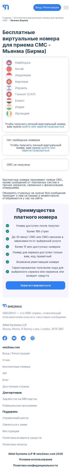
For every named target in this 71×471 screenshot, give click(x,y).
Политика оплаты (14, 444)
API (4, 373)
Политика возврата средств (22, 437)
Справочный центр (15, 418)
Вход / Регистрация (47, 7)
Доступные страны (15, 386)
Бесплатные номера (16, 366)
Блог (5, 379)
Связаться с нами (14, 424)
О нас (6, 360)
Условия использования (35, 459)
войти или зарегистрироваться (43, 126)
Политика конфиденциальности (35, 465)
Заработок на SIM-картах (19, 399)
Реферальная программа (19, 405)
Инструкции (10, 431)
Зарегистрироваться (35, 285)
